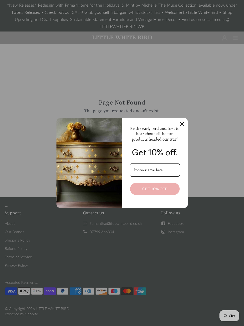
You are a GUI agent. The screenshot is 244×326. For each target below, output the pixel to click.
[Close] (182, 124)
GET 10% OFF (154, 189)
